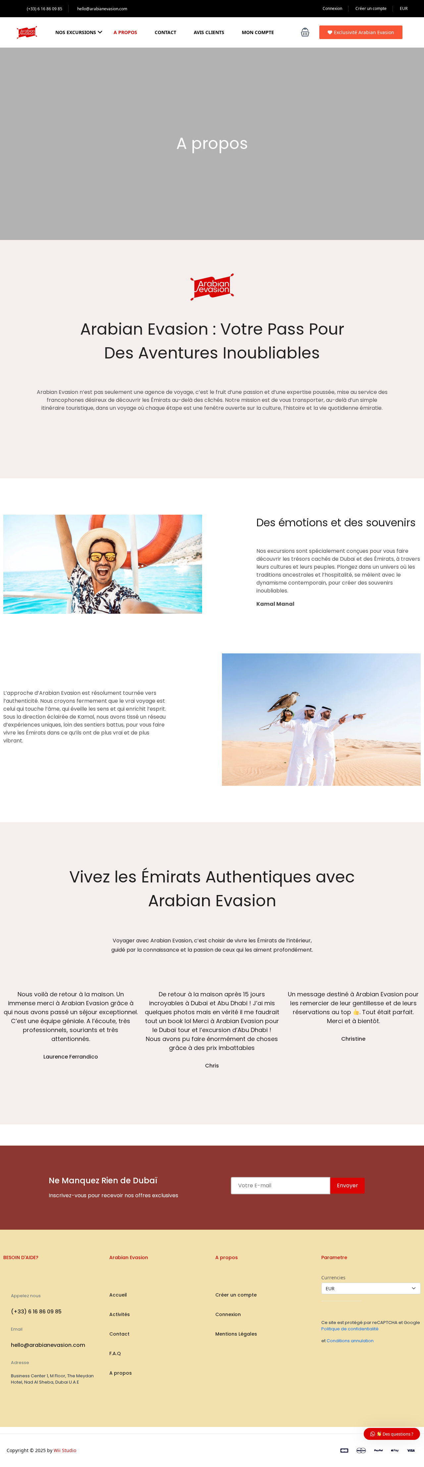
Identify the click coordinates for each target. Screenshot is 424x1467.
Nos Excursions (75, 32)
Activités (119, 1314)
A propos (125, 32)
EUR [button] (403, 8)
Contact (165, 32)
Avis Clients (209, 32)
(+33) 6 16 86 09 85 (44, 9)
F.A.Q (115, 1353)
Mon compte (258, 32)
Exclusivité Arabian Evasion (364, 32)
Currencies (333, 1277)
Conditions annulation (350, 1341)
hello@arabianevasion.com (102, 9)
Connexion (332, 8)
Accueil (118, 1295)
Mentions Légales (236, 1334)
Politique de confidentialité (350, 1329)
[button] (305, 32)
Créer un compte (371, 8)
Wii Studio (65, 1450)
